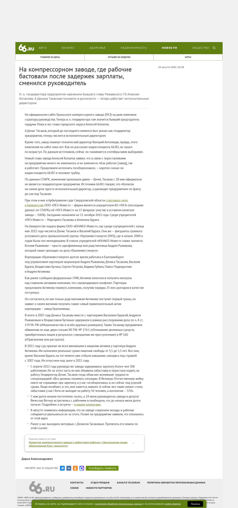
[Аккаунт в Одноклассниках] (75, 468)
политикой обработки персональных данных (118, 504)
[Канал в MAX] (81, 468)
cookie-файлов (173, 504)
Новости (169, 47)
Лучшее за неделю (119, 57)
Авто (43, 47)
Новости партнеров (99, 488)
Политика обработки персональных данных (176, 482)
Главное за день (50, 57)
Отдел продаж (100, 482)
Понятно (195, 504)
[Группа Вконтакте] (68, 468)
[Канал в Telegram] (62, 468)
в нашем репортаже (87, 404)
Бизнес (68, 47)
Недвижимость (134, 47)
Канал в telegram (128, 482)
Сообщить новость (103, 468)
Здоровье (98, 47)
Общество (200, 47)
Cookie (74, 488)
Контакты (76, 482)
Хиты (188, 57)
